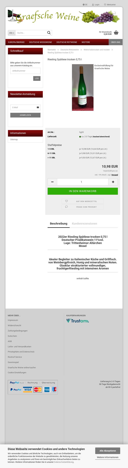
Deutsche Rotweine (67, 42)
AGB (10, 341)
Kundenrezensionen (84, 223)
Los (37, 78)
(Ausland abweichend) (101, 137)
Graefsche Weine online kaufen (22, 367)
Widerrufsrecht (14, 325)
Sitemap (14, 139)
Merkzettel (111, 5)
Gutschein (12, 336)
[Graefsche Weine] (64, 17)
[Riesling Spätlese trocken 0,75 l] (83, 87)
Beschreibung (58, 223)
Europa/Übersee (16, 42)
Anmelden (25, 115)
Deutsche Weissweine (40, 42)
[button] (85, 4)
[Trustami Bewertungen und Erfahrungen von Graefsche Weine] (77, 320)
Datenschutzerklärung (64, 462)
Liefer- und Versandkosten (19, 346)
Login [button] (96, 5)
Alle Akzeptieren (108, 451)
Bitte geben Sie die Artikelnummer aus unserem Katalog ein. (25, 64)
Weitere (86, 42)
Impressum (13, 320)
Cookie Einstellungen (17, 372)
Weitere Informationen (107, 457)
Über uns (115, 42)
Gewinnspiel (13, 362)
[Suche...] (49, 33)
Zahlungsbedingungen (17, 331)
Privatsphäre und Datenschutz (21, 352)
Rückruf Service (15, 357)
